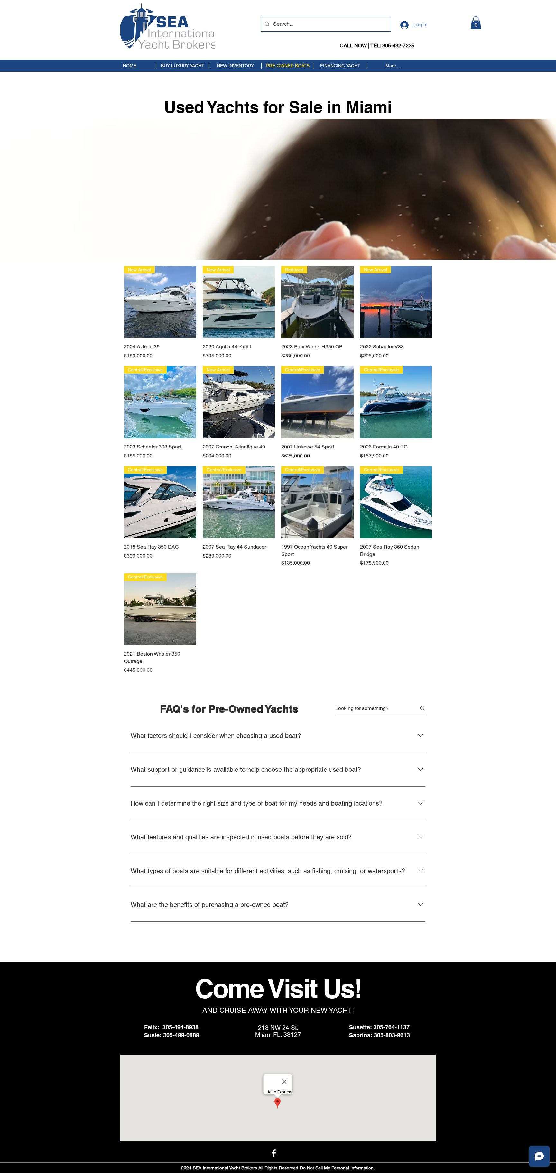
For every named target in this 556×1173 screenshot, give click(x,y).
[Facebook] (274, 1153)
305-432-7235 (398, 45)
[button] (475, 22)
